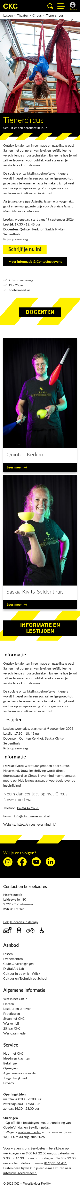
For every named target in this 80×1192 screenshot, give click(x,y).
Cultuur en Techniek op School (25, 978)
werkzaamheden (29, 1132)
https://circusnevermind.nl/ (36, 824)
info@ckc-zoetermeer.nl (20, 1173)
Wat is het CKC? (15, 999)
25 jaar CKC (12, 1028)
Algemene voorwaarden (20, 1073)
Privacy (8, 1083)
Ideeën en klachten (16, 1058)
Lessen (8, 954)
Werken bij (11, 1023)
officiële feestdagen (25, 1122)
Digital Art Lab (13, 968)
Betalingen (10, 1063)
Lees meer (14, 467)
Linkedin (50, 861)
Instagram (8, 861)
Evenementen (13, 959)
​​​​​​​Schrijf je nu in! (24, 249)
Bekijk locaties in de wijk (20, 922)
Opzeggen (10, 1068)
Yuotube (36, 861)
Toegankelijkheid (15, 1078)
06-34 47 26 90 (28, 808)
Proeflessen (11, 1013)
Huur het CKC (13, 1053)
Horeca (8, 1004)
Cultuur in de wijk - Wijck (21, 973)
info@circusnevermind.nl (32, 816)
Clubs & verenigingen (18, 963)
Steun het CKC (14, 1018)
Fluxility (46, 1183)
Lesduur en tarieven (17, 1008)
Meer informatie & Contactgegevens (35, 261)
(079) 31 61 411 (55, 1163)
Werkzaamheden (15, 1033)
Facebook (22, 861)
